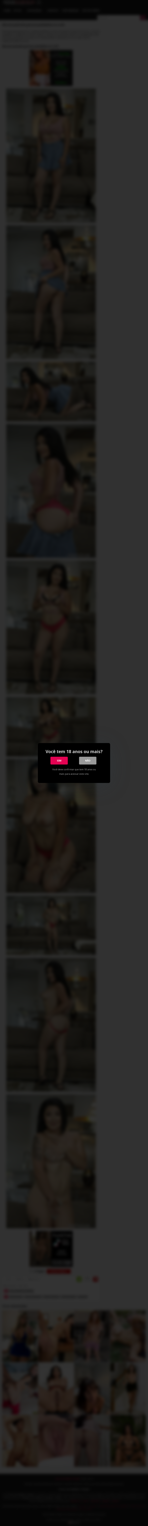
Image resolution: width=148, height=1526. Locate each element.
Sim (59, 760)
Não (87, 760)
